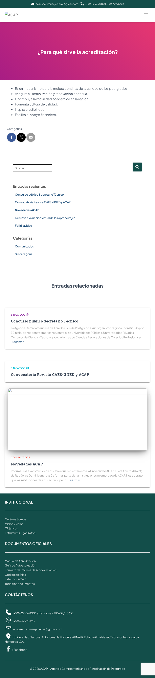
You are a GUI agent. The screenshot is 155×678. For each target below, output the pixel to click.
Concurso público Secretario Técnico (39, 194)
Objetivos (11, 528)
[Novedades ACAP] (77, 419)
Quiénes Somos (15, 519)
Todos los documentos (20, 583)
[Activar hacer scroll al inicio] (147, 670)
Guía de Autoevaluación (20, 565)
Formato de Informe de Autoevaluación (31, 570)
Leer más (18, 341)
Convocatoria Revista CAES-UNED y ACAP (43, 202)
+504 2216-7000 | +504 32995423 (104, 3)
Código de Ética (15, 574)
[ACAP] (13, 15)
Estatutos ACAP (15, 579)
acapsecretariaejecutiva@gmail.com (57, 3)
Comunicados (24, 246)
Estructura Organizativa (20, 533)
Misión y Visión (14, 524)
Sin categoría (23, 254)
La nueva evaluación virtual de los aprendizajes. (45, 218)
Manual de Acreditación (20, 561)
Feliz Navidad (23, 225)
